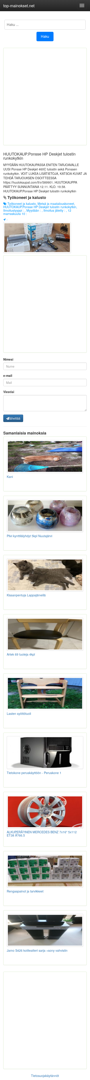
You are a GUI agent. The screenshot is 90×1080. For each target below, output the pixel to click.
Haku (45, 36)
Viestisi (8, 392)
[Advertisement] (45, 96)
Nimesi (8, 359)
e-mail (7, 375)
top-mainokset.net (19, 5)
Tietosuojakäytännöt (45, 1075)
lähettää (14, 418)
